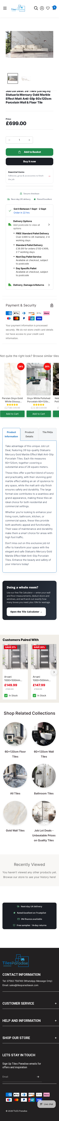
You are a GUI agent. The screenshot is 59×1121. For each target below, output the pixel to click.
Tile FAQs (47, 432)
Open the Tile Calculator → (26, 611)
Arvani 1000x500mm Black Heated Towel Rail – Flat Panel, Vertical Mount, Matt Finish (43, 678)
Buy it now (29, 161)
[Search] (36, 8)
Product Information (11, 434)
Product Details (29, 434)
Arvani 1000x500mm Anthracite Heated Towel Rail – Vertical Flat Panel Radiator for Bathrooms (14, 678)
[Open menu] (5, 8)
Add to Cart (12, 413)
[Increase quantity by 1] (29, 140)
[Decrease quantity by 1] (9, 140)
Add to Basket (32, 151)
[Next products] (54, 672)
